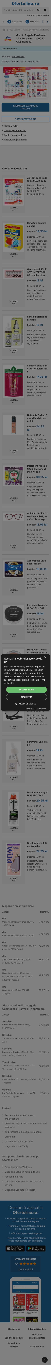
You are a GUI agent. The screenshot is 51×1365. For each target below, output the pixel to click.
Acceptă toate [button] (26, 689)
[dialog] (25, 682)
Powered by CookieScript (36, 708)
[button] (25, 703)
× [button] (45, 657)
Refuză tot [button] (26, 697)
